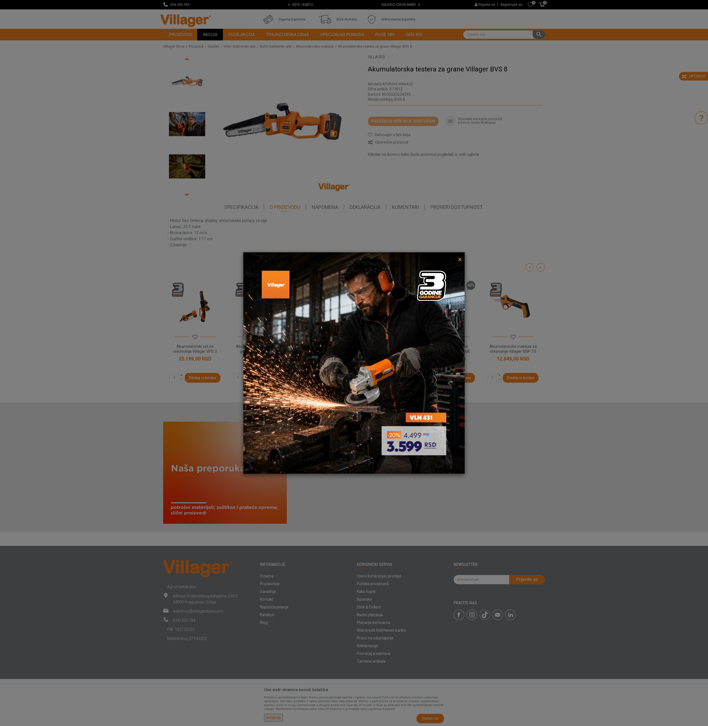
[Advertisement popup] (354, 362)
